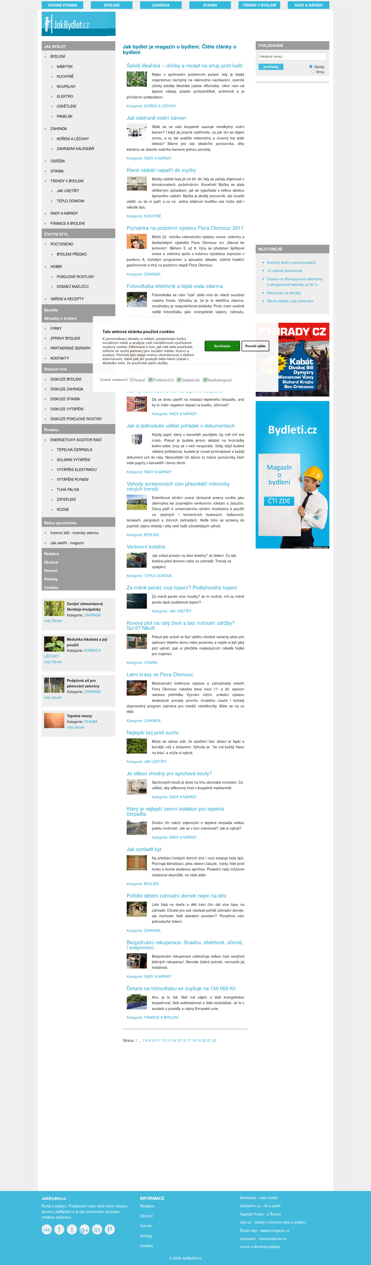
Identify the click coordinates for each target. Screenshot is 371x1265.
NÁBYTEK (65, 66)
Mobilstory (248, 1197)
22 (214, 1040)
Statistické (190, 380)
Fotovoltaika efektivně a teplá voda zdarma (175, 285)
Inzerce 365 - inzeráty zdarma (74, 532)
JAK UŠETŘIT (68, 190)
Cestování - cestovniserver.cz (263, 1238)
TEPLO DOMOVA (70, 200)
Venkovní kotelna (146, 546)
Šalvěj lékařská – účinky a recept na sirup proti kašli (184, 65)
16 (184, 1040)
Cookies (51, 587)
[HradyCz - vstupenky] (292, 395)
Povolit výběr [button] (255, 346)
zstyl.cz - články (252, 1222)
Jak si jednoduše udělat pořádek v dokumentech (181, 425)
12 (164, 1040)
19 (199, 1040)
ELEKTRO (65, 96)
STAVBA (210, 5)
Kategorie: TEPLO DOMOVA (149, 575)
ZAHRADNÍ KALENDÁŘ (75, 148)
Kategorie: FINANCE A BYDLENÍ (152, 1017)
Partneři (51, 570)
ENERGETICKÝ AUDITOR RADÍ (75, 439)
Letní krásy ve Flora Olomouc (160, 674)
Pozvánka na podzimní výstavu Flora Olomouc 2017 (185, 227)
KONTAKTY (59, 358)
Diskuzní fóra (55, 368)
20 (204, 1040)
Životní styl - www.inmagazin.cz (264, 1230)
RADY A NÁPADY (309, 5)
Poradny (51, 429)
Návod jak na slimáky (284, 292)
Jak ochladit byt (144, 849)
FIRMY (56, 328)
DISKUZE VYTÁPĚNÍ (67, 408)
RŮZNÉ (63, 509)
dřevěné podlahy (267, 1246)
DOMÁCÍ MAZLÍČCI (73, 286)
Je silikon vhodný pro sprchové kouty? (169, 773)
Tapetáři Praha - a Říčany (260, 1214)
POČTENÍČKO (61, 243)
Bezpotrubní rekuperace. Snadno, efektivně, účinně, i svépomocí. (185, 944)
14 (174, 1040)
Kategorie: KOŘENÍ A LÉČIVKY (151, 105)
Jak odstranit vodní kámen (156, 117)
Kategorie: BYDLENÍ (143, 534)
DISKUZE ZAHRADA (66, 388)
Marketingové (220, 380)
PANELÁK (64, 116)
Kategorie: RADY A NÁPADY (149, 158)
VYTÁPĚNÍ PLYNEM (73, 479)
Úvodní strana (62, 5)
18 (194, 1040)
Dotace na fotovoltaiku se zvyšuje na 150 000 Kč (181, 988)
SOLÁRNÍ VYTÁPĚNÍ (73, 459)
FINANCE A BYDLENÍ (67, 223)
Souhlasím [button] (222, 346)
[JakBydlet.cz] (73, 36)
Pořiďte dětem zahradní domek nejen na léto (176, 895)
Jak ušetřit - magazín (67, 542)
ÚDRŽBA (57, 160)
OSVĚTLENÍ (66, 106)
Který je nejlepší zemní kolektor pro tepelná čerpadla (175, 811)
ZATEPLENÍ (66, 499)
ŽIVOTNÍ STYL (56, 234)
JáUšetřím (248, 1205)
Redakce (51, 553)
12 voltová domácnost (284, 270)
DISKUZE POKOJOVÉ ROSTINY (76, 418)
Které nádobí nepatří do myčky (161, 169)
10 (154, 1040)
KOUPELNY (66, 86)
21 (209, 1040)
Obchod (51, 562)
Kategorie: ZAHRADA (144, 274)
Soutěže (51, 309)
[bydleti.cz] (295, 551)
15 (179, 1040)
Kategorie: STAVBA (142, 662)
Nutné (139, 380)
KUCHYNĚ (65, 76)
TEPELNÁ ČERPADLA (74, 449)
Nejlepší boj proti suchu (153, 732)
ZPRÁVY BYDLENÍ (65, 338)
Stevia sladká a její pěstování (290, 300)
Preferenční (163, 380)
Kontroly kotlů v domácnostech (291, 262)
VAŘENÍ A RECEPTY (67, 298)
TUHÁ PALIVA (68, 489)
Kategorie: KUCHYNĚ (144, 215)
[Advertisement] (216, 24)
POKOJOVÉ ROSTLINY (75, 276)
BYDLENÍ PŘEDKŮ (72, 254)
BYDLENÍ (111, 5)
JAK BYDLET (55, 46)
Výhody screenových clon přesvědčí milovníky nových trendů (178, 486)
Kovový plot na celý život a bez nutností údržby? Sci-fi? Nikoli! (181, 625)
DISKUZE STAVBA (65, 398)
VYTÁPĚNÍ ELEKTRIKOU (77, 469)
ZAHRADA (161, 5)
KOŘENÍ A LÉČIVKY (73, 138)
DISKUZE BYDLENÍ (65, 379)
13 (169, 1040)
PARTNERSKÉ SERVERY (70, 348)
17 (189, 1040)
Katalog (51, 578)
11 (159, 1040)
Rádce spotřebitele (60, 522)
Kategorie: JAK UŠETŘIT (172, 610)
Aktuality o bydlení (60, 318)
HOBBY (56, 266)
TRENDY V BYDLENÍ (259, 5)
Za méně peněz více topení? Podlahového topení (182, 587)
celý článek (53, 620)
